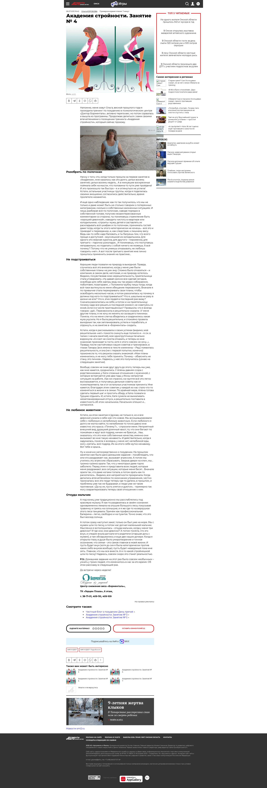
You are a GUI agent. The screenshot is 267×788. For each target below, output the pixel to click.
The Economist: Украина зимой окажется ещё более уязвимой (180, 181)
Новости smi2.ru (75, 728)
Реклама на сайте (94, 737)
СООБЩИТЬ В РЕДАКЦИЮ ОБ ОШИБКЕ (101, 740)
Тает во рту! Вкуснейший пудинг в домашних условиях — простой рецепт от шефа (183, 119)
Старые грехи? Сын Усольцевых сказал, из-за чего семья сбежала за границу (183, 83)
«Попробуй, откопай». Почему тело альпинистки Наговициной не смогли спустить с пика (183, 110)
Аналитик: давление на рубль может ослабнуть (183, 144)
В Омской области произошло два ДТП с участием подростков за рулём (178, 65)
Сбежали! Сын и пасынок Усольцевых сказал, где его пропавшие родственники (184, 101)
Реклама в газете (112, 737)
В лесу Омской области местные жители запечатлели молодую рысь (178, 54)
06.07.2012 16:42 (72, 11)
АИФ (74, 94)
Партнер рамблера (110, 777)
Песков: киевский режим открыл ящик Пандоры (181, 153)
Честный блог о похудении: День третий (109, 611)
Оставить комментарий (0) (133, 628)
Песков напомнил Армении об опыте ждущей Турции (183, 162)
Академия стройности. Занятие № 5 (106, 617)
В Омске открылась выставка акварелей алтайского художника (178, 32)
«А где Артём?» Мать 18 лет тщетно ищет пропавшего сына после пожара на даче (183, 128)
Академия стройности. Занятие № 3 (106, 614)
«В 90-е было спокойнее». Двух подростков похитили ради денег (183, 91)
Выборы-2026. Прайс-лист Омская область (141, 737)
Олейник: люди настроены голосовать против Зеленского (181, 172)
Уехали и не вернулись (88, 688)
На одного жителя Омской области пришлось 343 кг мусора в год (178, 20)
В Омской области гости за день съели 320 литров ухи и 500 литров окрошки (178, 43)
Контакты (167, 737)
